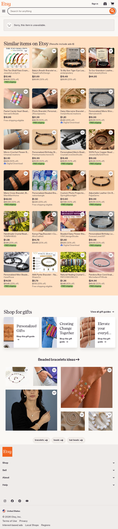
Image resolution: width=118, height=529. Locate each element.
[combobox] (58, 11)
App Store (12, 494)
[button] (11, 511)
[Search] (112, 11)
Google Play (36, 494)
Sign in (95, 3)
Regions (45, 525)
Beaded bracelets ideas (56, 359)
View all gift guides (100, 311)
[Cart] (112, 3)
